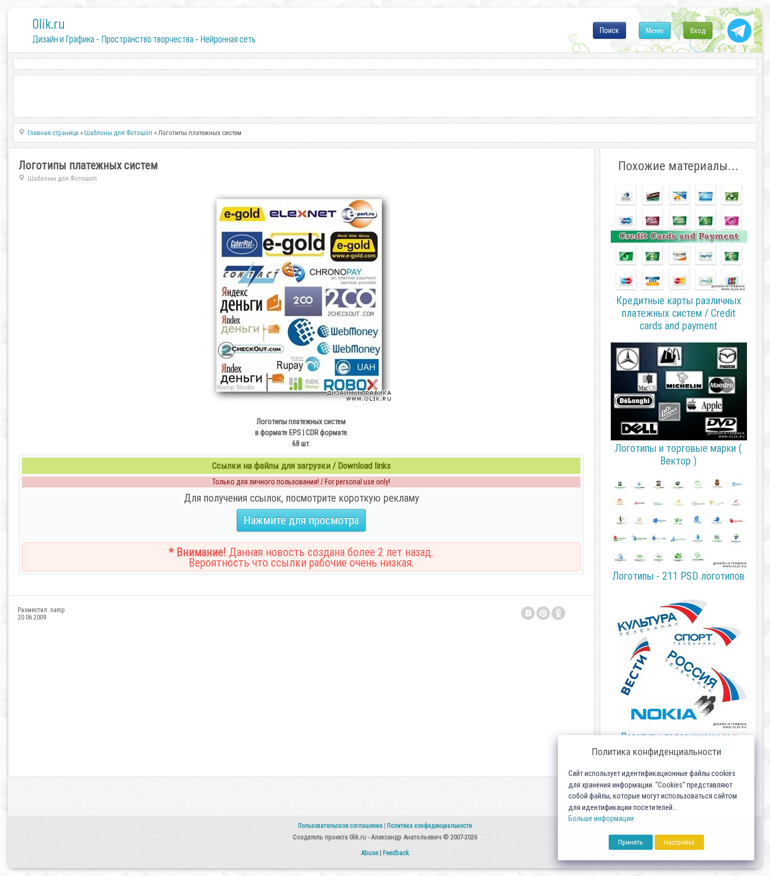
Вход (698, 30)
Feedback (396, 853)
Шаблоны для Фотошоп (62, 178)
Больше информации (601, 818)
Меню (655, 30)
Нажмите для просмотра (301, 520)
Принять (630, 842)
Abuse (369, 853)
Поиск (609, 30)
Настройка (679, 842)
